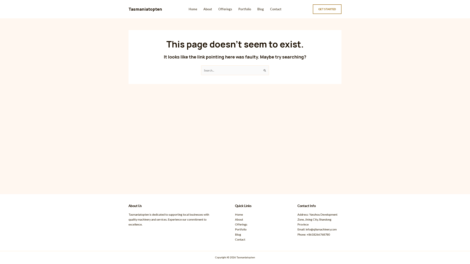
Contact (275, 9)
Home (193, 9)
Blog (260, 9)
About (207, 9)
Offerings (225, 9)
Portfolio (244, 9)
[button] (327, 9)
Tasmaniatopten (145, 9)
